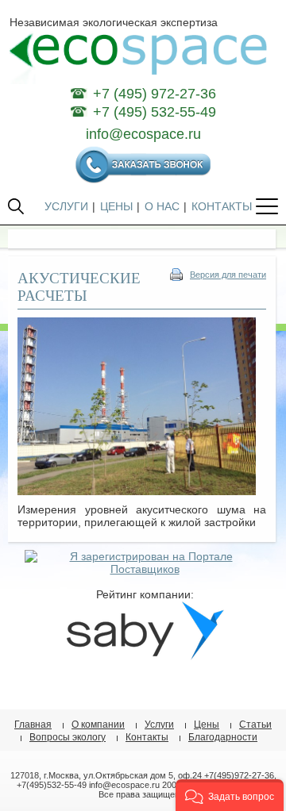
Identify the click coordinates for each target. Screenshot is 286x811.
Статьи (255, 724)
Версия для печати (228, 274)
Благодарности (222, 737)
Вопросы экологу (67, 737)
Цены (206, 724)
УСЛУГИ (66, 206)
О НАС (162, 206)
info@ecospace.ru (143, 134)
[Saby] (144, 656)
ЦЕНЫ (116, 206)
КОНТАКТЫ (221, 206)
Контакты (147, 737)
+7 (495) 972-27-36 (154, 93)
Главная (33, 724)
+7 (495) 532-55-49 (154, 112)
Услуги (159, 724)
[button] (230, 795)
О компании (98, 724)
